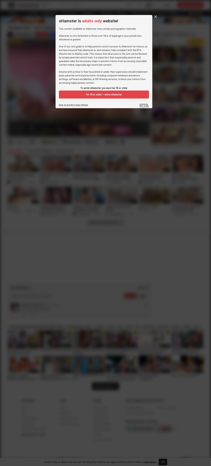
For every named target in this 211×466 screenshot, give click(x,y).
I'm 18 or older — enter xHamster (104, 94)
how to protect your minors (73, 105)
